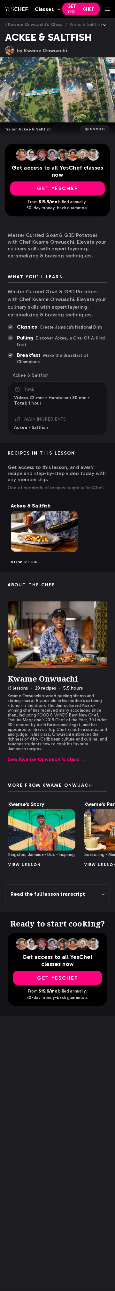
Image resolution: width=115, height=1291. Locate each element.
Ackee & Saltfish (86, 24)
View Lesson (24, 864)
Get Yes (81, 9)
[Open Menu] (107, 9)
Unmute (98, 129)
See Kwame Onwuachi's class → (47, 759)
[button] (44, 531)
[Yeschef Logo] (16, 9)
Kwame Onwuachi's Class (35, 24)
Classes (44, 9)
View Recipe (26, 562)
